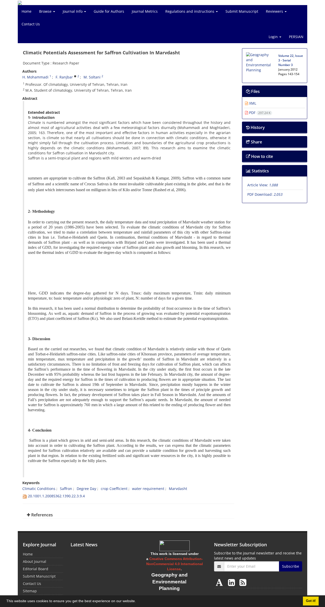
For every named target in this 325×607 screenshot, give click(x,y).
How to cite (261, 156)
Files (255, 91)
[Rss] (243, 582)
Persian (296, 36)
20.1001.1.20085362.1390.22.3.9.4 (56, 496)
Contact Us (31, 24)
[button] (137, 601)
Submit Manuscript (241, 11)
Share (256, 142)
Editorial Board (35, 568)
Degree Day (86, 488)
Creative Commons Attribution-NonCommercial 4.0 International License (174, 564)
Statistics (260, 171)
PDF (259, 112)
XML (252, 103)
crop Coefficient (114, 488)
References (41, 515)
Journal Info (73, 11)
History (257, 127)
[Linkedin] (232, 582)
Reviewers (275, 11)
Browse (46, 11)
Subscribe (290, 566)
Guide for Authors (109, 11)
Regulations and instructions (190, 11)
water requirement (148, 488)
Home (26, 11)
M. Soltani (92, 77)
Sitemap (30, 590)
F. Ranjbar (64, 77)
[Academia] (220, 582)
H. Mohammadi (35, 77)
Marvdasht (178, 488)
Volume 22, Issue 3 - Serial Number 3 (290, 60)
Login (274, 36)
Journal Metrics (145, 11)
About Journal (34, 561)
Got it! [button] (311, 601)
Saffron (66, 488)
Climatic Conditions (38, 488)
